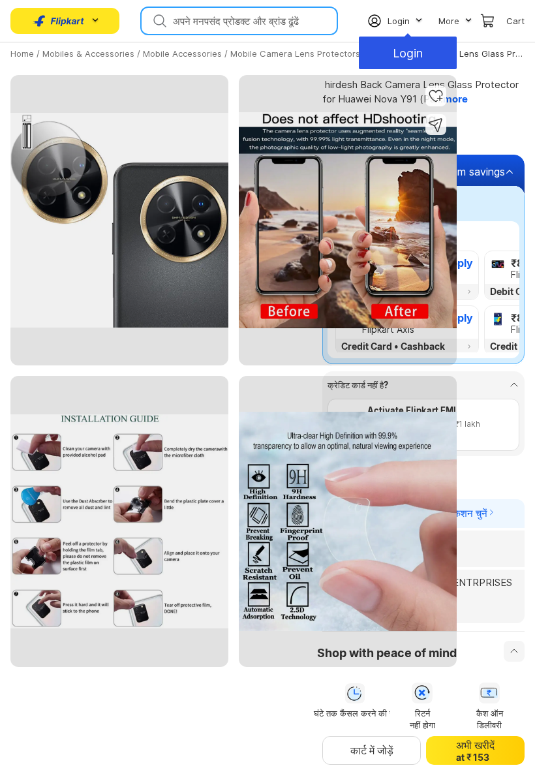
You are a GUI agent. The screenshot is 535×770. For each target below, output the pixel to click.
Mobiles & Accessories (88, 53)
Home (22, 53)
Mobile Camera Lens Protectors (295, 53)
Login (408, 53)
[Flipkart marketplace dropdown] (59, 21)
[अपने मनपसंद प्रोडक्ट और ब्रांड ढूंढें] (158, 21)
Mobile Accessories (182, 53)
